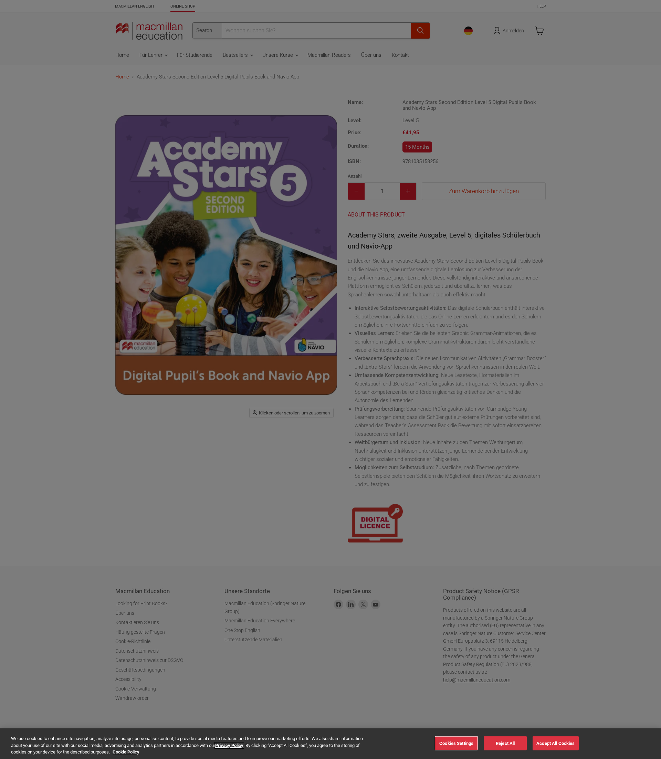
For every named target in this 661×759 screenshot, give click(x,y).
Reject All (505, 743)
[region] (330, 743)
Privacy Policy (229, 745)
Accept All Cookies (555, 743)
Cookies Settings (456, 743)
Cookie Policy (126, 752)
